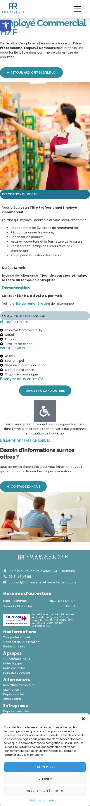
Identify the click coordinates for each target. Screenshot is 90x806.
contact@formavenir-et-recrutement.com (42, 582)
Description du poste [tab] (19, 194)
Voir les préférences (45, 791)
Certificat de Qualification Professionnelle (21, 644)
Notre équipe (12, 663)
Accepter (45, 767)
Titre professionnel (16, 637)
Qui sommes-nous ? (17, 659)
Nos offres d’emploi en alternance (19, 687)
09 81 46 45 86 (20, 577)
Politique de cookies (43, 800)
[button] (5, 25)
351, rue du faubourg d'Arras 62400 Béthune (42, 571)
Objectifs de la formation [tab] (23, 316)
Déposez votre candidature (13, 696)
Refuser (45, 779)
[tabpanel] (45, 257)
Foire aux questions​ (17, 673)
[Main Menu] (77, 8)
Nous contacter (14, 668)
